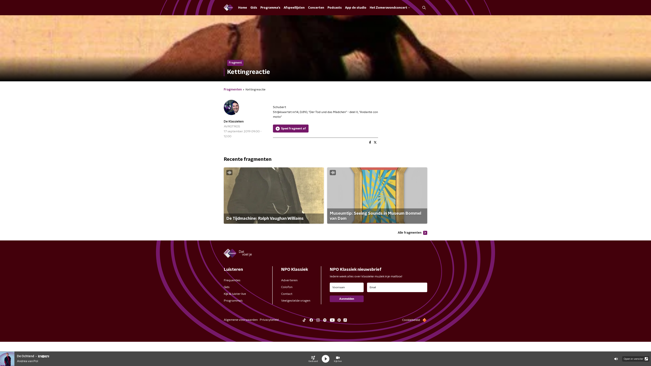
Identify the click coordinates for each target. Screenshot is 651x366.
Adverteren (289, 280)
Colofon (286, 287)
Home (242, 7)
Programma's (270, 7)
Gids (253, 7)
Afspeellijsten (294, 7)
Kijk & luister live (235, 294)
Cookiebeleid (411, 320)
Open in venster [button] (633, 359)
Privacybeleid (269, 319)
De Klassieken (234, 121)
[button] (313, 358)
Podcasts (335, 7)
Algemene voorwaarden (241, 319)
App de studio (355, 7)
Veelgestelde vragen (295, 300)
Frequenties (232, 280)
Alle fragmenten (409, 232)
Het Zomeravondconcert (388, 7)
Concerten (316, 7)
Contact (286, 294)
